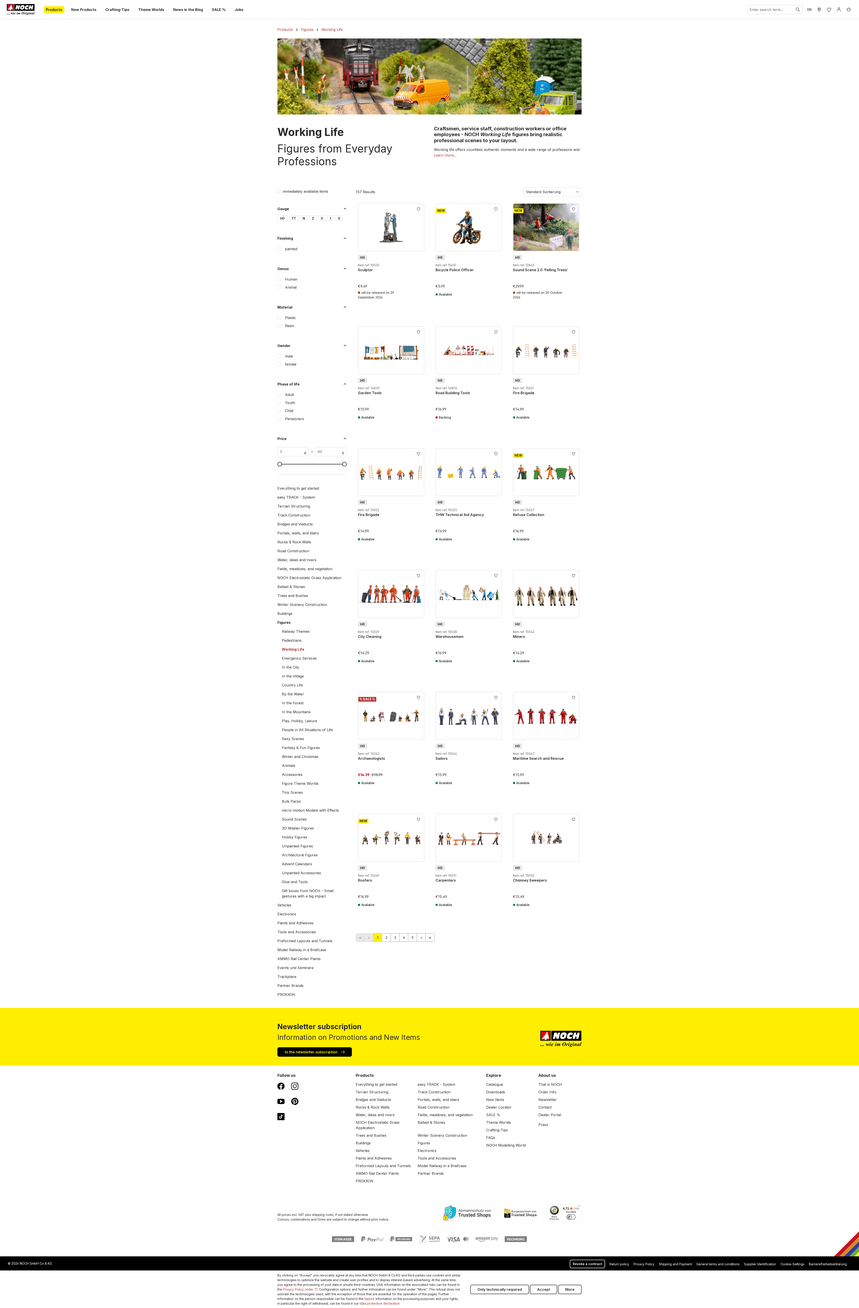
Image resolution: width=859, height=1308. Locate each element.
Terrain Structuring (293, 506)
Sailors (442, 758)
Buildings (284, 613)
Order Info (547, 1092)
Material (284, 307)
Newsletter (547, 1099)
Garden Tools (370, 393)
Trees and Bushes (292, 595)
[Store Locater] (819, 9)
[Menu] (579, 1207)
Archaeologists (371, 758)
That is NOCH (550, 1084)
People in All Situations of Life (307, 730)
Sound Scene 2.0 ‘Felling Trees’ (540, 270)
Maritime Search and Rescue (538, 758)
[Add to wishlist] (418, 208)
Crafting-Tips (497, 1130)
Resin (289, 326)
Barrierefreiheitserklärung (828, 1264)
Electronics (286, 914)
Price (282, 438)
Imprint (369, 1299)
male (289, 356)
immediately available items (305, 191)
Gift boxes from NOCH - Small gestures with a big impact (308, 893)
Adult (289, 394)
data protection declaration (380, 1303)
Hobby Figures (294, 837)
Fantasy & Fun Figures (301, 747)
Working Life (293, 649)
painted (291, 249)
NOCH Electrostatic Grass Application (309, 578)
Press (543, 1124)
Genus (283, 269)
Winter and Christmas (300, 756)
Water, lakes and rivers (296, 560)
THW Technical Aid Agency (460, 514)
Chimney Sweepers (530, 880)
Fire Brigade (523, 393)
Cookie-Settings (792, 1264)
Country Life (292, 685)
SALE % (493, 1115)
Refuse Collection (528, 514)
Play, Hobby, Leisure (299, 721)
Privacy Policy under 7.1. (300, 1289)
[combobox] (770, 9)
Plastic (290, 317)
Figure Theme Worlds (300, 783)
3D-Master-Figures (298, 828)
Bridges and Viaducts (295, 524)
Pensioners (294, 419)
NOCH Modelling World (506, 1145)
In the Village (293, 676)
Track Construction (293, 515)
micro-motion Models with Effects (310, 810)
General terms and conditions (718, 1264)
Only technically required (499, 1289)
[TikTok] (281, 1116)
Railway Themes (296, 631)
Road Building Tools (453, 393)
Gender (284, 345)
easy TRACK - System (296, 497)
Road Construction (293, 551)
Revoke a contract (587, 1264)
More (569, 1289)
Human (291, 279)
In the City (290, 667)
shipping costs (322, 1215)
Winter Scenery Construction (302, 604)
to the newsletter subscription (311, 1052)
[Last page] (429, 937)
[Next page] (421, 937)
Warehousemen (450, 636)
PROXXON (286, 994)
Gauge (283, 209)
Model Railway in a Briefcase (301, 950)
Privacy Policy (644, 1264)
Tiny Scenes (292, 792)
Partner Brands (290, 985)
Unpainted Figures (297, 846)
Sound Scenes (294, 819)
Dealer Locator (499, 1107)
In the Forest (293, 703)
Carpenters (446, 880)
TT (293, 218)
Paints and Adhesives (295, 923)
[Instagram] (294, 1086)
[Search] (798, 9)
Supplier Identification (760, 1264)
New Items (495, 1099)
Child (289, 410)
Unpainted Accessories (301, 873)
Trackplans (286, 976)
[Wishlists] (829, 9)
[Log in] (838, 9)
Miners (519, 636)
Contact (545, 1107)
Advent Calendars (297, 864)
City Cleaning (369, 636)
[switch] (571, 1217)
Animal (291, 287)
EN (809, 9)
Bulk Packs (291, 801)
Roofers (365, 880)
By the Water (293, 694)
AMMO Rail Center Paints (299, 959)
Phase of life (288, 384)
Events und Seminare (295, 967)
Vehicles (284, 905)
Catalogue (494, 1084)
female (290, 364)
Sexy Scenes (293, 739)
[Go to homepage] (21, 9)
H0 (282, 218)
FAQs (490, 1137)
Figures (284, 622)
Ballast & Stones (291, 586)
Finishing (285, 238)
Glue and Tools (295, 882)
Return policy (619, 1264)
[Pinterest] (294, 1101)
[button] (445, 155)
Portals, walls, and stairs (298, 533)
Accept (543, 1289)
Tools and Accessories (296, 932)
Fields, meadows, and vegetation (304, 569)
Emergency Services (299, 658)
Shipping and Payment (675, 1264)
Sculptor (365, 270)
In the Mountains (296, 712)
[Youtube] (281, 1101)
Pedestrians (292, 640)
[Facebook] (281, 1086)
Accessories (292, 774)
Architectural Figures (300, 855)
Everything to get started (298, 488)
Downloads (495, 1092)
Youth (290, 402)
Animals (288, 765)
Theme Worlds (498, 1122)
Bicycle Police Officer (455, 270)
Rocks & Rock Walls (294, 542)
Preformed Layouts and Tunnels (304, 941)
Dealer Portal (549, 1115)
